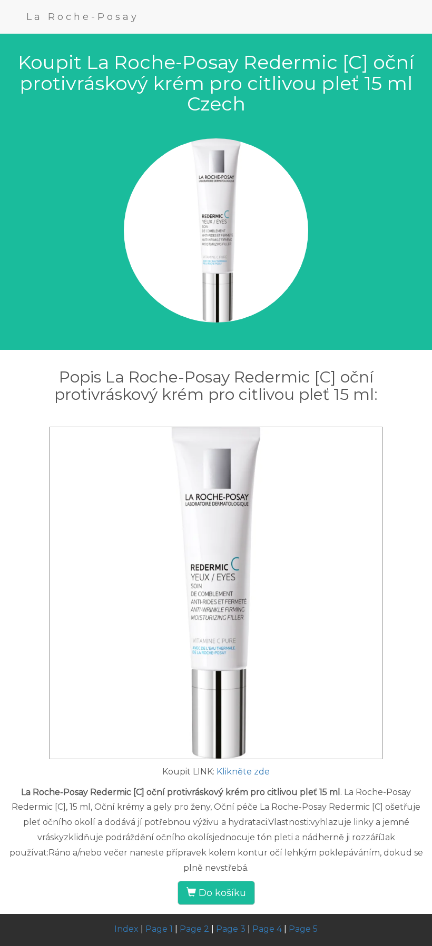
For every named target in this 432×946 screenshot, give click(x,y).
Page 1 (159, 929)
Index (126, 929)
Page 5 (303, 929)
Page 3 (231, 929)
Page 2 (194, 929)
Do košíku (221, 893)
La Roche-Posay (82, 17)
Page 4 (267, 929)
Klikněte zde (243, 772)
